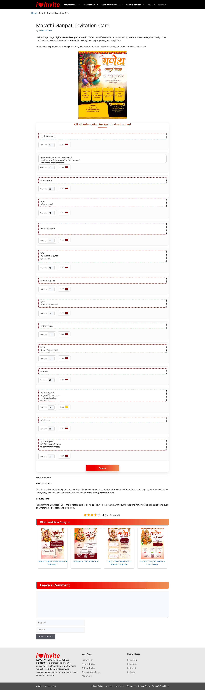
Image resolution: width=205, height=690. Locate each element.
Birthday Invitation (133, 4)
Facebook (132, 664)
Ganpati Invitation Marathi (86, 561)
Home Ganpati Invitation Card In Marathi (53, 563)
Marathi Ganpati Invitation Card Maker (152, 563)
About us (151, 4)
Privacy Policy (88, 664)
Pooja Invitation (70, 4)
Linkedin (131, 672)
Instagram (132, 660)
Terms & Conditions (91, 672)
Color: (62, 144)
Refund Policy (88, 668)
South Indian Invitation (110, 4)
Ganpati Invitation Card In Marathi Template (119, 563)
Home (34, 13)
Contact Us (162, 4)
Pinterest (131, 668)
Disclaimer (87, 676)
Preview (102, 468)
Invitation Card (89, 4)
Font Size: (43, 145)
